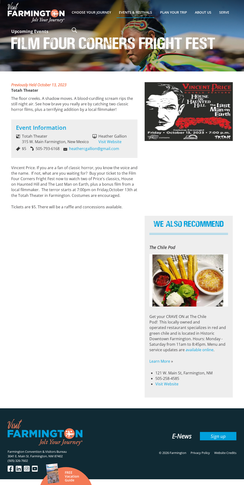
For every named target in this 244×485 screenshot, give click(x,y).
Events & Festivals (135, 12)
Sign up (218, 436)
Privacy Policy (200, 453)
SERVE (224, 12)
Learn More (159, 361)
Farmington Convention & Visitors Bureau (37, 451)
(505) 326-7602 (18, 460)
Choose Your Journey (91, 12)
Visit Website (110, 141)
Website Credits (225, 453)
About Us (203, 12)
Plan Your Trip (173, 12)
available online (200, 349)
